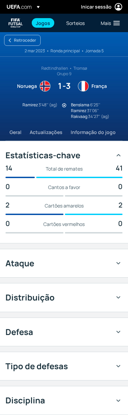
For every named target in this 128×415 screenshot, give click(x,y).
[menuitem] (45, 23)
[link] (43, 23)
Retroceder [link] (25, 40)
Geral (16, 132)
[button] (108, 23)
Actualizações (46, 132)
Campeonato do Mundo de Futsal (15, 23)
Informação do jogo (93, 132)
